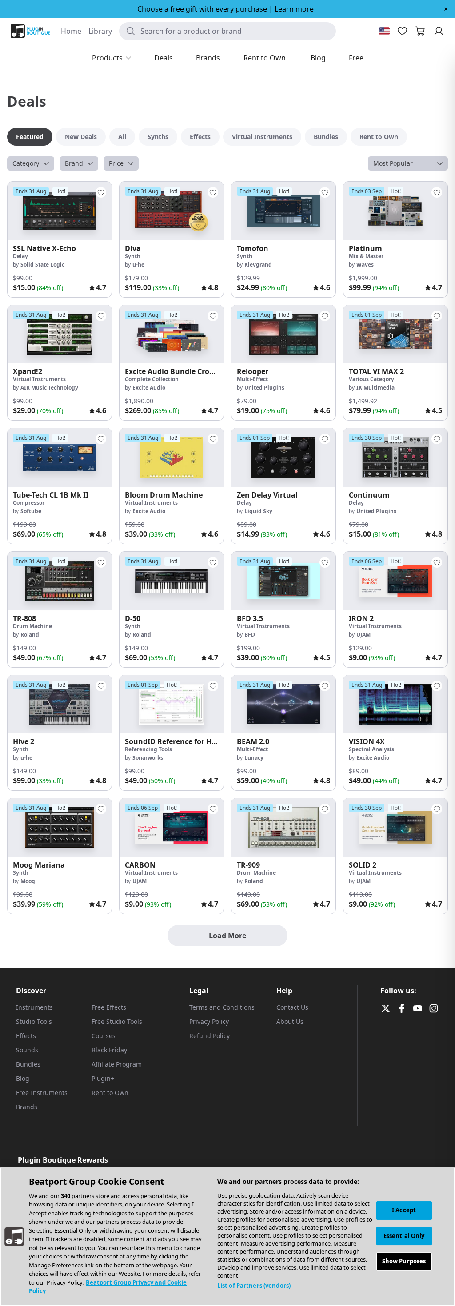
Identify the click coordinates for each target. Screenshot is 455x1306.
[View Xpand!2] (60, 334)
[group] (59, 239)
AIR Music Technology (49, 387)
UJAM (363, 634)
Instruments (34, 1007)
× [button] (446, 9)
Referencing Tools (148, 749)
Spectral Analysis (371, 749)
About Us (289, 1021)
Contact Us (292, 1007)
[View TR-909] (283, 827)
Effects (26, 1035)
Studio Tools (34, 1021)
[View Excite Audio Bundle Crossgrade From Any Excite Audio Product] (172, 334)
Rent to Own (110, 1092)
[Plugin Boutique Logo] (30, 31)
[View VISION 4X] (395, 704)
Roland (29, 634)
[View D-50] (172, 581)
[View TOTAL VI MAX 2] (395, 334)
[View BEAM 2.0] (283, 704)
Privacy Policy (209, 1021)
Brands (26, 1107)
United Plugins (264, 387)
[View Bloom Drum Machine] (172, 457)
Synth (132, 256)
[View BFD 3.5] (283, 581)
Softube (30, 511)
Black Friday (109, 1050)
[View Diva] (172, 211)
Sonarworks (147, 757)
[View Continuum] (395, 457)
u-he (138, 264)
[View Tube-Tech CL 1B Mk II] (60, 457)
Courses (104, 1035)
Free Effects (109, 1007)
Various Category (371, 379)
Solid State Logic (42, 264)
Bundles (28, 1064)
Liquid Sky (258, 511)
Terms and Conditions (222, 1007)
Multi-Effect (252, 379)
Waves (365, 264)
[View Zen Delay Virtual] (283, 457)
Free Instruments (42, 1092)
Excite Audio (148, 387)
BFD (249, 634)
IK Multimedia (375, 387)
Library (100, 31)
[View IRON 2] (395, 581)
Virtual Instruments (39, 379)
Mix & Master (366, 256)
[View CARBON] (172, 827)
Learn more (294, 9)
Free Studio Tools (117, 1021)
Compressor (28, 502)
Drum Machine (32, 626)
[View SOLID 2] (395, 827)
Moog (27, 881)
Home (71, 31)
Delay (20, 256)
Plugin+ (103, 1078)
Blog (22, 1078)
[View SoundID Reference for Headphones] (172, 704)
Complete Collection (152, 379)
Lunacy (253, 757)
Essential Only (404, 1236)
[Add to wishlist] (100, 192)
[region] (227, 1236)
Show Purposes (404, 1261)
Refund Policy (209, 1035)
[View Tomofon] (283, 211)
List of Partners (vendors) (254, 1286)
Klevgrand (258, 264)
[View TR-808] (60, 581)
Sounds (27, 1050)
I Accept (404, 1210)
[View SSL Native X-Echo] (60, 211)
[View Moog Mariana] (60, 827)
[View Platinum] (395, 211)
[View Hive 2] (60, 704)
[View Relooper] (283, 334)
